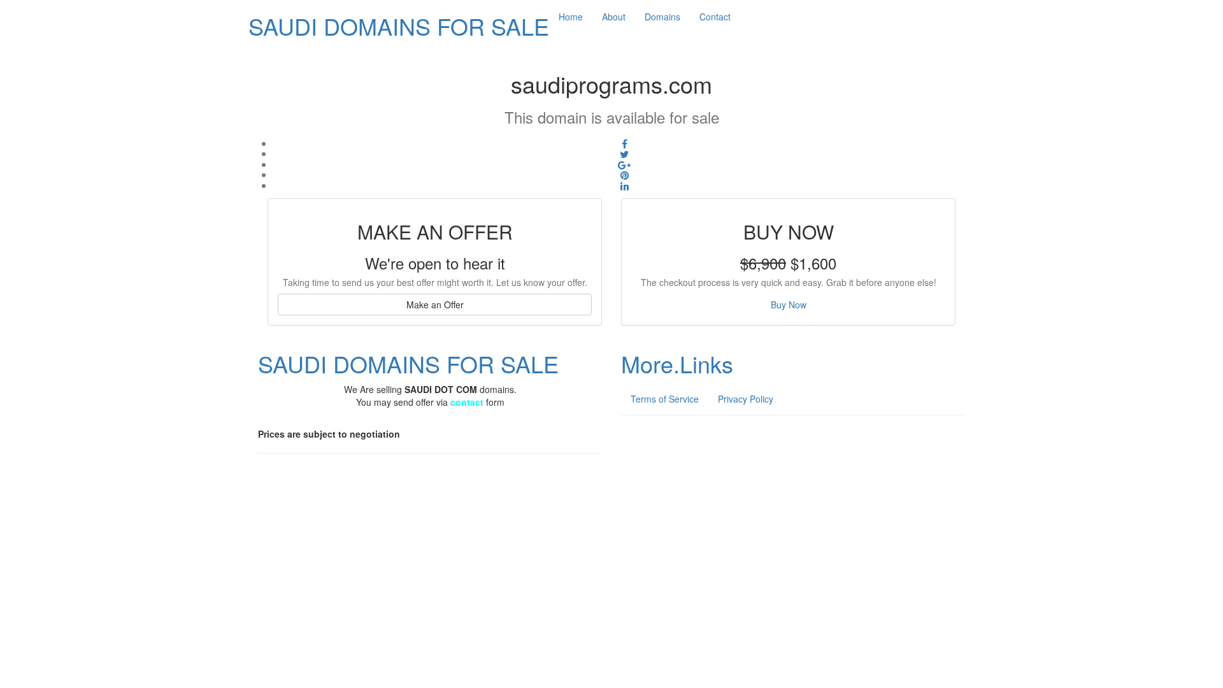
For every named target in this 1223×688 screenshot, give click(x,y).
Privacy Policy (745, 398)
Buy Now (788, 304)
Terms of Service (665, 398)
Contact (715, 16)
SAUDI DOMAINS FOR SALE (398, 26)
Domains (662, 16)
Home (571, 16)
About (614, 16)
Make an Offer (435, 304)
